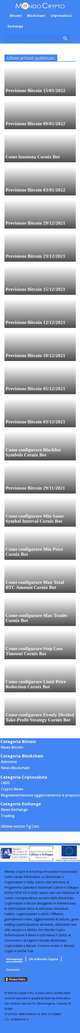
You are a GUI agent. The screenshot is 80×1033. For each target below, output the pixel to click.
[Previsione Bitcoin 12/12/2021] (40, 313)
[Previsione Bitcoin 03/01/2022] (40, 181)
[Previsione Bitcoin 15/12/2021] (40, 280)
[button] (37, 39)
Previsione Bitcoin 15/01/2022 (35, 90)
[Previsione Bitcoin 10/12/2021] (40, 346)
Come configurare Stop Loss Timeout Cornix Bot (34, 651)
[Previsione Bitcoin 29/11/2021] (40, 479)
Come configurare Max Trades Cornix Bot (36, 618)
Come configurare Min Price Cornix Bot (34, 552)
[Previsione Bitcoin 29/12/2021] (40, 214)
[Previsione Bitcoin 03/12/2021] (40, 413)
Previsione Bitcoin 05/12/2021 (35, 388)
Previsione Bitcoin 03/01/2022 (35, 190)
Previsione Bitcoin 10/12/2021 (35, 355)
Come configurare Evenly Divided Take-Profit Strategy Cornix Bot (40, 717)
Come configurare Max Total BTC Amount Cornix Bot (35, 585)
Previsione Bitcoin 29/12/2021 (35, 223)
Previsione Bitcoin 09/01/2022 (35, 123)
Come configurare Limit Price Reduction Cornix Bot (36, 684)
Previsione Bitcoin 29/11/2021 (35, 488)
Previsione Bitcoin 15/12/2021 (35, 289)
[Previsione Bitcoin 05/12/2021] (40, 379)
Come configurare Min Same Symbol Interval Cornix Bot (35, 518)
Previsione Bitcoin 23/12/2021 (35, 256)
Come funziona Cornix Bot (33, 156)
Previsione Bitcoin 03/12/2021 (35, 421)
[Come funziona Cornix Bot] (40, 148)
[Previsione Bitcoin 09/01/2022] (40, 114)
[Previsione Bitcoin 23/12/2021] (40, 247)
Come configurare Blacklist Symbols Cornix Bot (33, 452)
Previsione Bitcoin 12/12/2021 (35, 322)
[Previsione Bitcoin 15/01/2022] (40, 81)
